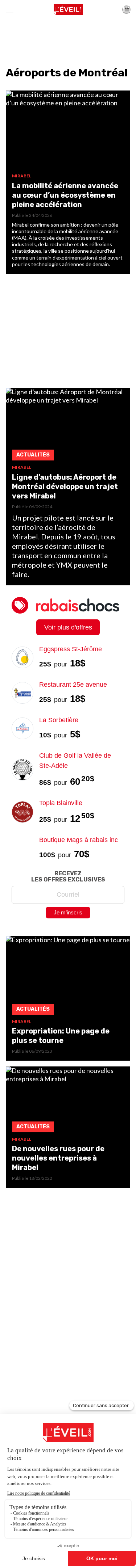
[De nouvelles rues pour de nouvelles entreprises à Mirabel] (68, 1101)
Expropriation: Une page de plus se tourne (61, 1036)
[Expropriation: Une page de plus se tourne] (68, 977)
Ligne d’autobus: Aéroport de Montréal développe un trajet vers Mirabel (65, 486)
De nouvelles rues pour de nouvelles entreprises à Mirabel (58, 1158)
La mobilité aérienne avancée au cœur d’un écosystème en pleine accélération (65, 195)
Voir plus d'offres (68, 627)
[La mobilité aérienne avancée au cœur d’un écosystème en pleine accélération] (68, 131)
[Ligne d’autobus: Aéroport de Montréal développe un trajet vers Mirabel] (68, 426)
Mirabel (21, 175)
